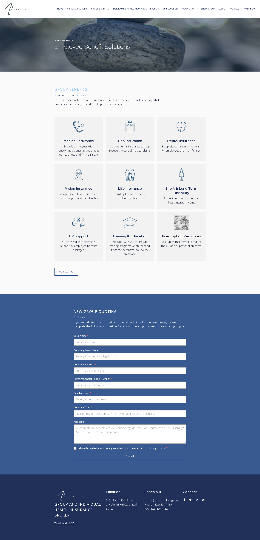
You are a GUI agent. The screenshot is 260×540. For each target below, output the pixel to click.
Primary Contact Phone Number (93, 378)
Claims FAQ (188, 9)
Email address (82, 393)
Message (79, 421)
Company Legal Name (87, 350)
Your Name (81, 335)
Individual (90, 504)
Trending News (207, 9)
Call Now (249, 9)
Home (60, 9)
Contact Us (66, 272)
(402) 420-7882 (159, 508)
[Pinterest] (203, 500)
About (223, 9)
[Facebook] (184, 500)
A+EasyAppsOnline (77, 9)
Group (61, 504)
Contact (235, 9)
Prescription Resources (164, 9)
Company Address (85, 364)
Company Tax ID (83, 407)
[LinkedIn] (197, 500)
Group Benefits (100, 9)
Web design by (61, 523)
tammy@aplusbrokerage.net (161, 500)
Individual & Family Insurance (130, 9)
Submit (130, 456)
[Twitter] (190, 500)
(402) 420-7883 (163, 504)
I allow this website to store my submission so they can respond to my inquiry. (122, 448)
